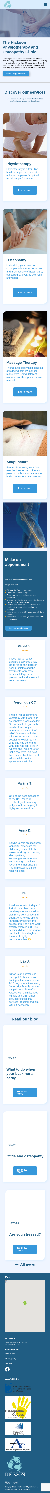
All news (27, 1264)
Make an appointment (15, 73)
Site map (8, 1363)
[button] (25, 1303)
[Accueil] (8, 4)
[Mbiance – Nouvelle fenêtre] (11, 1483)
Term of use (10, 1354)
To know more (22, 1092)
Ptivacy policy (10, 1359)
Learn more (25, 190)
